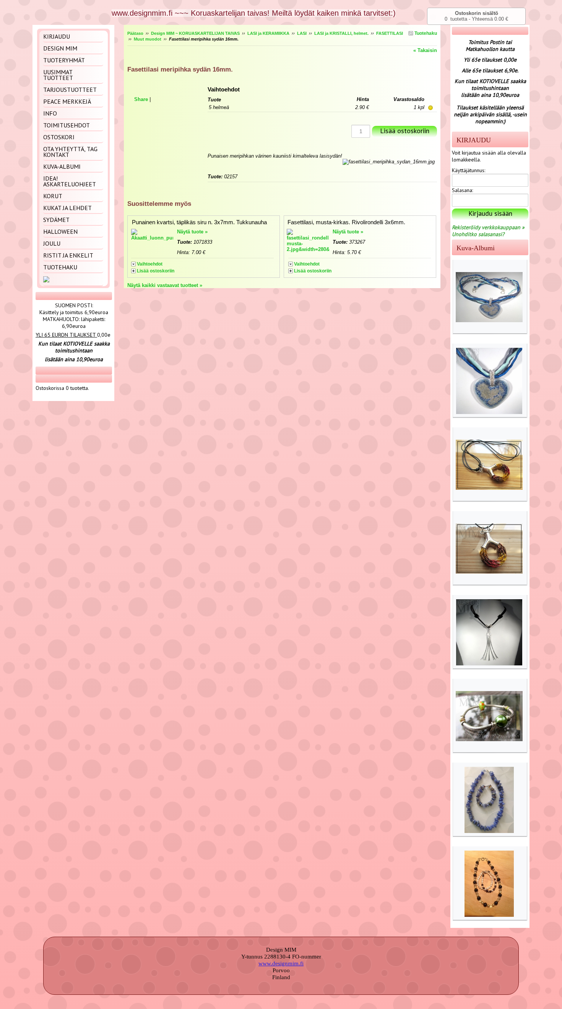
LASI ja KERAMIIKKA (268, 33)
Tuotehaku (425, 33)
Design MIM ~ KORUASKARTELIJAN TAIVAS (195, 33)
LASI (302, 33)
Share (141, 99)
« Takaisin (425, 50)
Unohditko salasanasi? (478, 234)
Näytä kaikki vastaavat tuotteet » (164, 285)
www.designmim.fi (281, 963)
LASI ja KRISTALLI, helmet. (341, 33)
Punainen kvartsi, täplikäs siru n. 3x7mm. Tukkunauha (199, 222)
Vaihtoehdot (149, 264)
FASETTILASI (389, 33)
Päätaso (135, 33)
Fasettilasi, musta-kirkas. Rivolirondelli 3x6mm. (346, 222)
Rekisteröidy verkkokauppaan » (488, 227)
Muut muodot (147, 39)
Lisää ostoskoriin (155, 271)
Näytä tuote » (192, 232)
